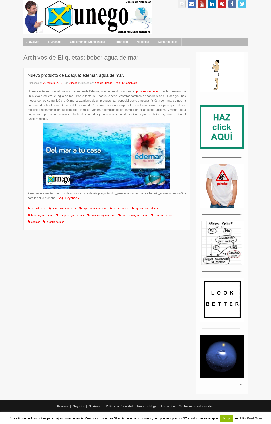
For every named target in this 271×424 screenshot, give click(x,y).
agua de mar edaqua (64, 208)
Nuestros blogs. (168, 41)
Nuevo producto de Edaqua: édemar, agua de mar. (76, 75)
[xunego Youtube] (202, 4)
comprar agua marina (103, 215)
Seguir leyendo (69, 198)
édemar (35, 222)
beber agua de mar (42, 215)
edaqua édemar (163, 215)
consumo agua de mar (135, 215)
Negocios (143, 41)
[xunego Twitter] (242, 4)
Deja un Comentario (126, 83)
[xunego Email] (192, 4)
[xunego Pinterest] (222, 4)
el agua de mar (55, 222)
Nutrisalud (55, 41)
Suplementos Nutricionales (88, 41)
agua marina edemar (147, 208)
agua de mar (38, 208)
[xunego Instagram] (182, 4)
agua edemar (120, 208)
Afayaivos (33, 41)
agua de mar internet (94, 208)
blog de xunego (103, 83)
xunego (73, 83)
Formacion (121, 41)
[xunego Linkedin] (212, 4)
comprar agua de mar (72, 215)
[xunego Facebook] (232, 4)
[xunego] (87, 16)
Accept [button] (226, 418)
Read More (254, 418)
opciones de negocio (148, 91)
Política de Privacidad (119, 406)
